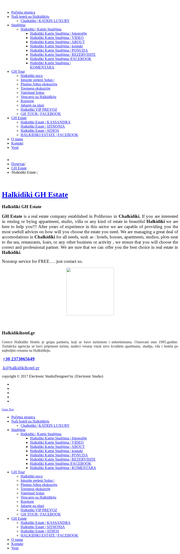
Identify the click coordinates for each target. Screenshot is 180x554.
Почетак (18, 164)
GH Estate (19, 168)
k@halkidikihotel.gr (21, 367)
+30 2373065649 (19, 358)
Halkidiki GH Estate (35, 194)
